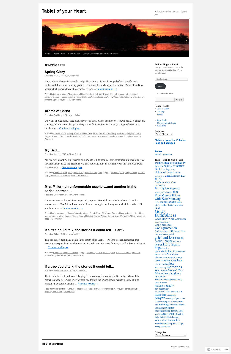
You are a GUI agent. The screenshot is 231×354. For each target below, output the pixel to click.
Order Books (74, 53)
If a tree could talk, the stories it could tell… (79, 266)
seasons (133, 94)
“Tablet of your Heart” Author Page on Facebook (170, 141)
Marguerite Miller (127, 216)
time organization (162, 310)
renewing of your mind (175, 298)
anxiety (159, 166)
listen (157, 260)
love (100, 133)
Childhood (57, 172)
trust (165, 313)
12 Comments (75, 99)
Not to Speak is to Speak (166, 123)
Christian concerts (174, 172)
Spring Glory (55, 71)
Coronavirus (159, 176)
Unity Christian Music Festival (166, 317)
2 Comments (78, 255)
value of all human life (167, 320)
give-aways (177, 204)
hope (158, 247)
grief (171, 234)
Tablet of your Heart (64, 10)
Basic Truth (161, 125)
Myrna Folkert (73, 75)
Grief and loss (91, 172)
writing (178, 323)
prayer (160, 297)
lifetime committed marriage (168, 257)
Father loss (168, 192)
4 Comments (55, 218)
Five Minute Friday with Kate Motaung (168, 197)
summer (169, 307)
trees (57, 96)
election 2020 (179, 175)
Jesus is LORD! (163, 108)
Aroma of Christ (57, 110)
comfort (99, 252)
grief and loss (54, 175)
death (169, 175)
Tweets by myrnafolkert (163, 154)
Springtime (49, 96)
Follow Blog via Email (166, 64)
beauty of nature (60, 94)
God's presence (163, 224)
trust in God (176, 313)
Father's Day (159, 192)
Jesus (95, 133)
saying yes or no (168, 301)
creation (106, 252)
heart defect (177, 241)
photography (123, 94)
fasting (176, 188)
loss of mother (162, 263)
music (158, 282)
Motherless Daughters (134, 213)
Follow (160, 86)
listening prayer (169, 260)
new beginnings (162, 288)
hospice (165, 248)
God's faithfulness (80, 94)
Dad (65, 172)
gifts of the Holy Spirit (163, 205)
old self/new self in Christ (164, 291)
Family (70, 172)
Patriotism (160, 294)
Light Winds (162, 120)
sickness (173, 304)
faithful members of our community (165, 184)
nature (164, 282)
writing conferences (162, 326)
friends (179, 202)
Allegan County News (91, 213)
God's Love (87, 133)
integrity (182, 251)
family (127, 172)
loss (179, 260)
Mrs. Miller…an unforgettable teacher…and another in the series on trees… (90, 188)
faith (113, 252)
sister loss (181, 304)
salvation (158, 301)
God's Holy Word (96, 94)
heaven (158, 244)
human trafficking (164, 251)
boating (166, 169)
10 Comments (82, 175)
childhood (115, 172)
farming (133, 172)
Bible (70, 94)
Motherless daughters (168, 273)
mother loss (161, 276)
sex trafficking (162, 304)
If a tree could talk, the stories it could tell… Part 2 (84, 229)
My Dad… (52, 150)
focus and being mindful (165, 201)
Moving (72, 288)
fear (175, 191)
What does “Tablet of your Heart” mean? (101, 53)
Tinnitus (174, 310)
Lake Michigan (169, 254)
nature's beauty (111, 94)
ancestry (181, 162)
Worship (168, 323)
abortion (159, 162)
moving (117, 288)
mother (164, 270)
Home (47, 53)
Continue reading (106, 88)
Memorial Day (160, 267)
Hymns (176, 251)
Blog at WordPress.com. (180, 346)
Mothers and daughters (165, 279)
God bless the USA (164, 231)
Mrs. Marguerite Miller (54, 216)
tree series (140, 216)
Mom (157, 270)
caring (173, 169)
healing (179, 238)
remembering (50, 255)
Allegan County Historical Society (67, 213)
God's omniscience (162, 221)
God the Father (161, 234)
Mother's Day (175, 270)
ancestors (170, 162)
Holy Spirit (171, 244)
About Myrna (59, 53)
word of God (160, 323)
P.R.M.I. (179, 291)
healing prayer (163, 241)
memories (65, 175)
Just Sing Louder (171, 114)
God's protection (166, 228)
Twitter (158, 151)
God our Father (180, 231)
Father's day (79, 172)
